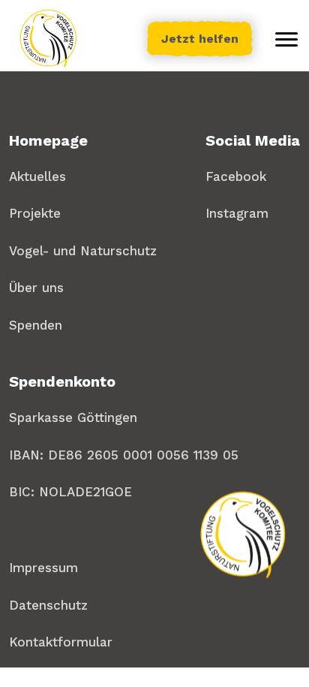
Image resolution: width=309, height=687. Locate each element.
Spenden (35, 325)
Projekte (35, 213)
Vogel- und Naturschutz (83, 250)
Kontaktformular (60, 641)
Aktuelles (37, 176)
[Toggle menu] (286, 39)
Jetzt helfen (199, 39)
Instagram (237, 213)
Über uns (36, 287)
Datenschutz (48, 605)
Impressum (43, 567)
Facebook (236, 176)
